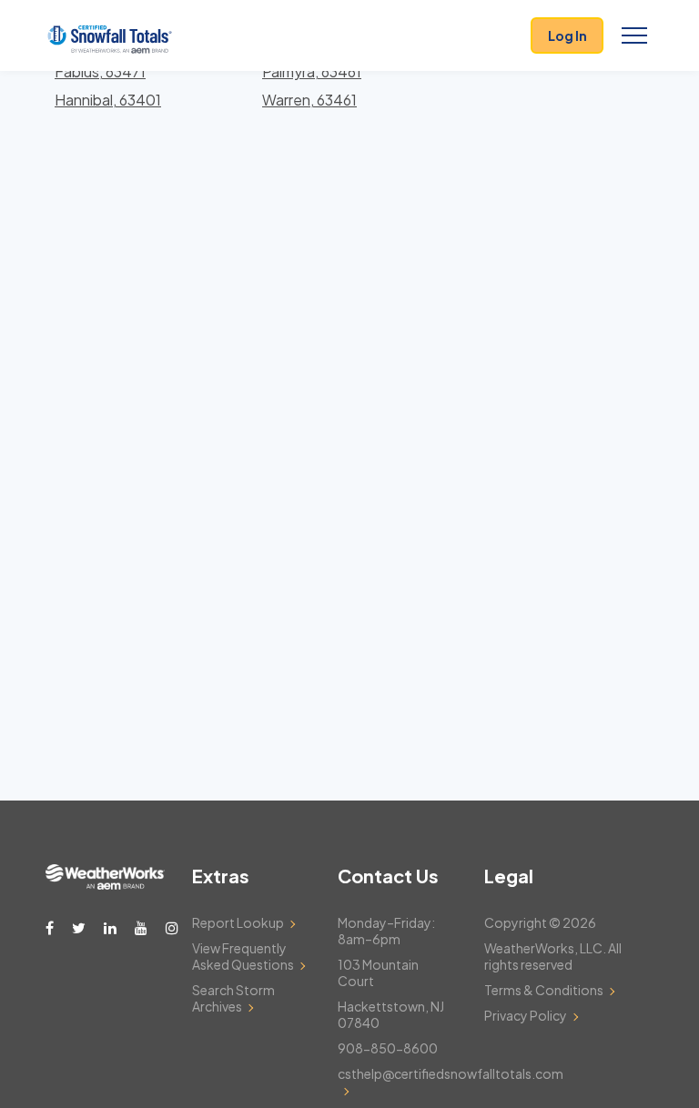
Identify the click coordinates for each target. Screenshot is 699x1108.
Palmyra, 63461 (311, 71)
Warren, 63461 (309, 99)
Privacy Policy (525, 1015)
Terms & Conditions (543, 990)
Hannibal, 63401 (108, 99)
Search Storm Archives (233, 998)
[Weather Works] (105, 884)
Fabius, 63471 (100, 71)
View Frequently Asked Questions (243, 956)
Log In (567, 35)
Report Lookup (238, 922)
